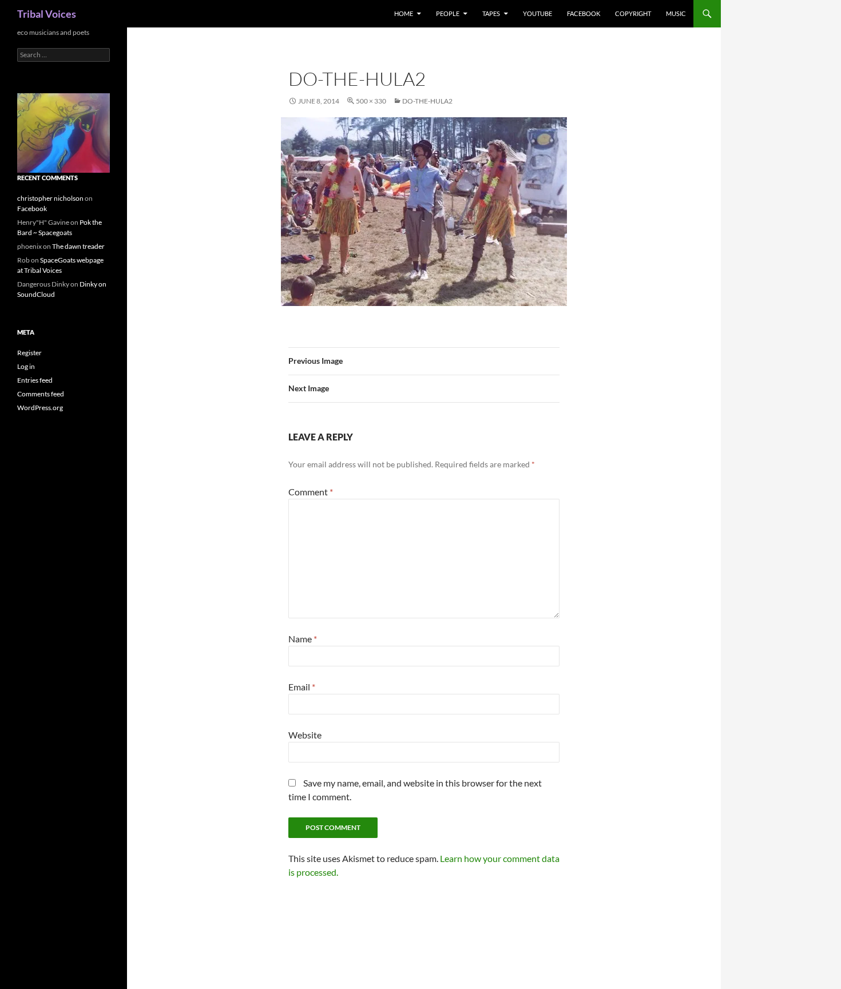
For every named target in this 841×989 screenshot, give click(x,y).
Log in (26, 366)
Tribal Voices (46, 13)
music (676, 13)
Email (301, 686)
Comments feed (40, 394)
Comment (310, 491)
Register (29, 352)
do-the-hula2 (427, 101)
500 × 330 (371, 101)
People (447, 13)
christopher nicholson (50, 198)
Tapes (491, 13)
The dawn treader (78, 246)
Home (403, 13)
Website (305, 734)
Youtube (537, 13)
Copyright (633, 13)
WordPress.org (40, 407)
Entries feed (35, 380)
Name (302, 638)
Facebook (583, 13)
